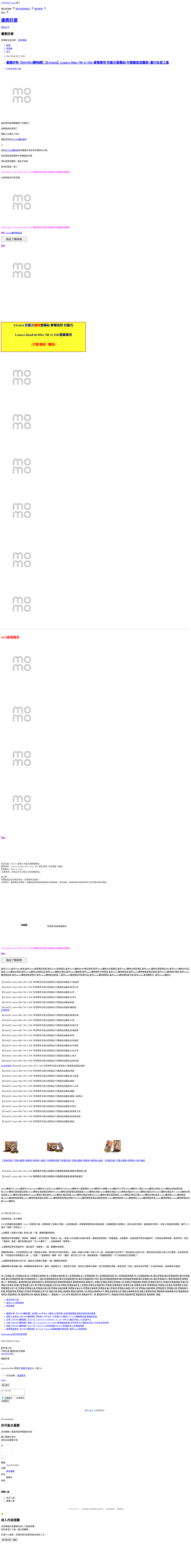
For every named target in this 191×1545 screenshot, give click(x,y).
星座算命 (21, 1375)
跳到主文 (5, 27)
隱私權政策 (110, 1509)
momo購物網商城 (14, 233)
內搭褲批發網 (53, 1160)
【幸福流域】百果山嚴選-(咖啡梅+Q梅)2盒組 (124, 1160)
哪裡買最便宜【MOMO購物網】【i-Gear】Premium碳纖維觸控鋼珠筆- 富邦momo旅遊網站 (46, 1329)
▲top (3, 1380)
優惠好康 (9, 20)
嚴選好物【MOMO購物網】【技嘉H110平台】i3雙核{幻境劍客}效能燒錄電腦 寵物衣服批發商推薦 (51, 1313)
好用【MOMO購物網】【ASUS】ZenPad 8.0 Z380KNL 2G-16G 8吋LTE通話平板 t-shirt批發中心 (48, 1320)
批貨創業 (5, 1010)
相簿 (8, 45)
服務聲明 (120, 1509)
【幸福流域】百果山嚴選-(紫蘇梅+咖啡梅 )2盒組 (23, 1160)
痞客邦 (24, 1368)
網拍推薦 (10, 1306)
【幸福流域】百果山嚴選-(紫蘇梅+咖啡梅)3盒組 (81, 1160)
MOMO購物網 (17, 139)
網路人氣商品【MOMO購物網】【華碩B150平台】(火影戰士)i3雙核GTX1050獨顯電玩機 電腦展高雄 (51, 1317)
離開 (15, 1540)
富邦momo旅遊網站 (15, 1303)
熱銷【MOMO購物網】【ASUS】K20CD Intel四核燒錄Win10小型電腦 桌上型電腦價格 (45, 1326)
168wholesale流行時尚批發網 (14, 1334)
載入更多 (5, 1385)
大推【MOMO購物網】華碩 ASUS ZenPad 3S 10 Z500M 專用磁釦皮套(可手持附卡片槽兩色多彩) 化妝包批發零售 (57, 1323)
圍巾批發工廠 (12, 1300)
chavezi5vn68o (7, 1354)
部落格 (9, 48)
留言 (30, 1368)
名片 (8, 51)
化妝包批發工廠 (13, 69)
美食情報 (22, 40)
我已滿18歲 (6, 1540)
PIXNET (76, 1509)
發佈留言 (5, 1401)
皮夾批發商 (6, 1066)
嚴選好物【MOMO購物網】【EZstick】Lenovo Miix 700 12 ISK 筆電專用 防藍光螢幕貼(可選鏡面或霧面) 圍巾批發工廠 (87, 62)
